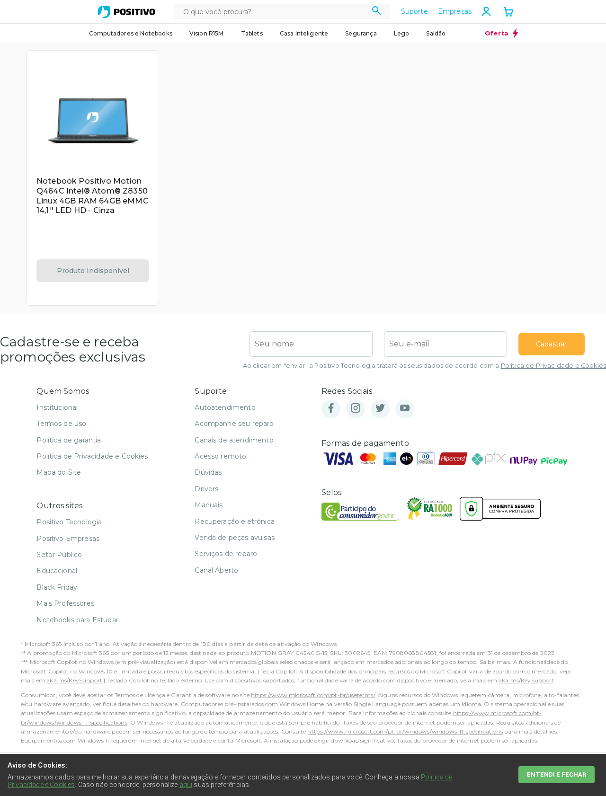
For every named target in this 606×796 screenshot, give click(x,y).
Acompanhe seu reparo (234, 423)
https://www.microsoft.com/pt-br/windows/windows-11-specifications (404, 731)
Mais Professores (65, 603)
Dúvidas (208, 472)
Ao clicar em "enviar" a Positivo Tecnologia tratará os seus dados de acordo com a (424, 365)
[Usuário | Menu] (486, 11)
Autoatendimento (225, 407)
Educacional (56, 570)
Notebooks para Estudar (77, 620)
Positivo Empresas (67, 538)
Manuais (209, 505)
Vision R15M (206, 33)
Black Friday (56, 587)
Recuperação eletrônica (235, 521)
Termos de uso (61, 423)
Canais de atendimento (234, 440)
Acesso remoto (220, 456)
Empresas (455, 11)
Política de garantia (68, 440)
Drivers (206, 489)
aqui (186, 784)
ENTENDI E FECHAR (556, 774)
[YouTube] (405, 408)
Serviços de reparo (226, 553)
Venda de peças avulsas (235, 537)
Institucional (57, 407)
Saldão (436, 33)
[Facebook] (331, 408)
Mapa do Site (58, 472)
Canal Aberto (216, 570)
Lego (402, 33)
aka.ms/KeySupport (74, 680)
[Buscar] (376, 11)
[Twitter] (380, 408)
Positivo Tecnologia (69, 522)
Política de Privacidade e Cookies (553, 365)
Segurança (360, 33)
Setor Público (59, 554)
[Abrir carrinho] (508, 13)
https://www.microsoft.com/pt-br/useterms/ (313, 695)
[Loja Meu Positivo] (126, 12)
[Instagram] (355, 408)
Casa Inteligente (304, 33)
